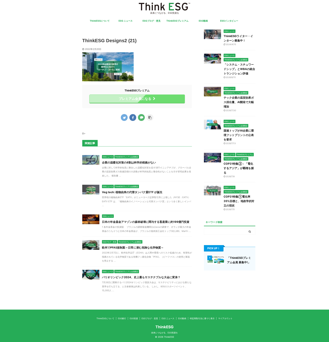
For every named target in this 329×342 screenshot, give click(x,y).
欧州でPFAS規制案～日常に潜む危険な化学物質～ (133, 247)
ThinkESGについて (100, 20)
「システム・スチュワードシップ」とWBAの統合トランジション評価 (239, 69)
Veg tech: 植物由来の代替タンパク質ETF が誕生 (132, 192)
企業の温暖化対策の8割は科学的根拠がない (129, 162)
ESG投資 (134, 318)
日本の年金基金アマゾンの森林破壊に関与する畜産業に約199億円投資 (145, 221)
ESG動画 (203, 20)
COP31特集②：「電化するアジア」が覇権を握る (239, 168)
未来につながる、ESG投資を (164, 332)
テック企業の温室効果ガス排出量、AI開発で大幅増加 (239, 102)
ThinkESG (164, 327)
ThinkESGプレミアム (177, 20)
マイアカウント (225, 318)
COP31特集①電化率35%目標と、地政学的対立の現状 (239, 201)
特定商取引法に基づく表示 (202, 318)
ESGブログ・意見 (152, 20)
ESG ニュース (126, 20)
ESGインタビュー (229, 20)
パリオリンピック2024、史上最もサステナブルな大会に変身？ (141, 277)
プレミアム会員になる (135, 99)
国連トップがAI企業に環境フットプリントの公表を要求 (239, 135)
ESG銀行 (122, 318)
